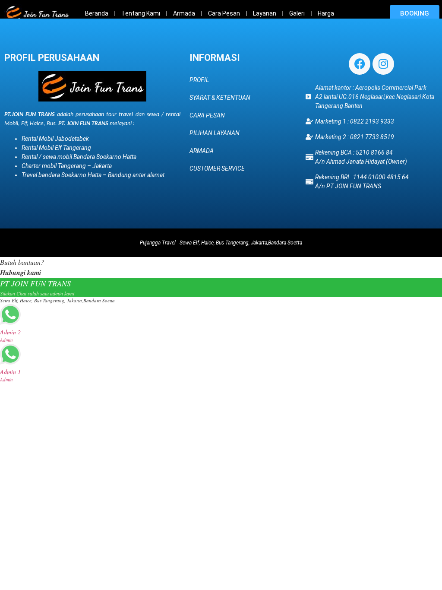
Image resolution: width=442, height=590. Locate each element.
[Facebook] (359, 64)
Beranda (96, 13)
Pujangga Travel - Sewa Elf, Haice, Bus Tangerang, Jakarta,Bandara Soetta (221, 243)
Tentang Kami (140, 13)
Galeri (297, 13)
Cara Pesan (224, 13)
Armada (184, 13)
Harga (326, 13)
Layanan (264, 13)
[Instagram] (383, 64)
